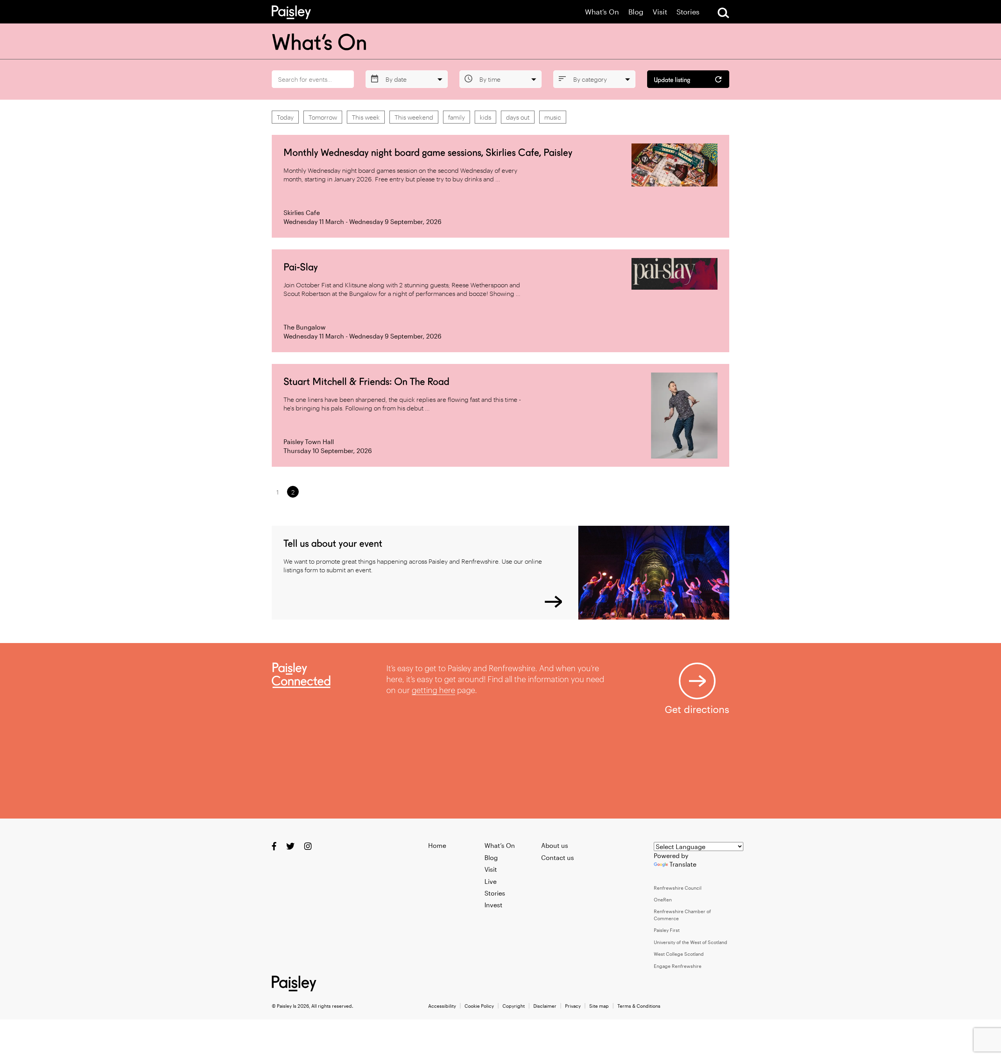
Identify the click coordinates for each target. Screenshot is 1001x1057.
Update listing (672, 80)
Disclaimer (544, 1006)
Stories (688, 12)
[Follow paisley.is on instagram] (308, 846)
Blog (635, 12)
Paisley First (667, 930)
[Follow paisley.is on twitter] (290, 846)
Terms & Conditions (638, 1006)
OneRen (663, 899)
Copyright (513, 1006)
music (552, 117)
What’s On (602, 12)
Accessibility (442, 1006)
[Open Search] (723, 12)
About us (554, 845)
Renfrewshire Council (677, 887)
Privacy (573, 1006)
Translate (682, 864)
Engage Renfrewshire (677, 966)
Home (437, 845)
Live (490, 881)
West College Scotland (679, 954)
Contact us (557, 857)
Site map (599, 1006)
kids (485, 117)
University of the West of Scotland (690, 942)
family (456, 117)
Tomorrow (323, 117)
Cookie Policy (479, 1006)
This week (366, 117)
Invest (493, 904)
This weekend (414, 117)
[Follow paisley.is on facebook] (274, 846)
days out (517, 117)
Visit (660, 12)
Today (285, 117)
